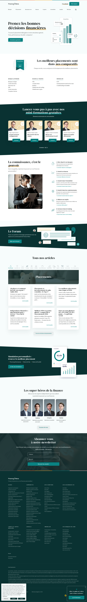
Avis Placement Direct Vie (68, 498)
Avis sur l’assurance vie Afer (69, 508)
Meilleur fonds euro (30, 494)
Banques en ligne (12, 81)
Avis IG (46, 503)
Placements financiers (13, 508)
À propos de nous (43, 427)
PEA (33, 81)
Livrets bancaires (12, 89)
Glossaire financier (12, 556)
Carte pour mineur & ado (13, 541)
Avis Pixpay (65, 538)
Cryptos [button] (44, 9)
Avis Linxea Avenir (66, 493)
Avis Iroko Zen (48, 541)
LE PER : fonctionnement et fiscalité (16, 493)
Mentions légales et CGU (37, 591)
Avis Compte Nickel (67, 536)
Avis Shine (65, 539)
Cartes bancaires (12, 83)
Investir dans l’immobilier (50, 529)
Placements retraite (12, 513)
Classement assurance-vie (32, 493)
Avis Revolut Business (67, 543)
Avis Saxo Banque (48, 499)
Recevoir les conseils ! (43, 464)
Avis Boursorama (66, 534)
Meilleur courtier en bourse (32, 489)
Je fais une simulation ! (16, 366)
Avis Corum (47, 543)
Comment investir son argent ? (33, 529)
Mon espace (74, 4)
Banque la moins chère (13, 533)
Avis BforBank (66, 531)
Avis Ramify (65, 501)
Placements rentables (13, 509)
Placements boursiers (13, 511)
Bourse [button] (37, 9)
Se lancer (16, 140)
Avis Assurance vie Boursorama (69, 503)
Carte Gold (10, 536)
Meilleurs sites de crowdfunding (33, 499)
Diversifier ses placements (14, 501)
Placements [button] (18, 9)
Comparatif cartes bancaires (14, 534)
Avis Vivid (65, 546)
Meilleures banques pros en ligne (33, 513)
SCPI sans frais (48, 539)
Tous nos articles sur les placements (43, 333)
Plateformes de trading (38, 87)
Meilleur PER (29, 496)
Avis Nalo (65, 488)
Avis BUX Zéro (48, 498)
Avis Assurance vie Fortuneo (69, 504)
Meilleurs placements (31, 501)
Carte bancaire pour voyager (14, 546)
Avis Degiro (47, 491)
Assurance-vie (11, 85)
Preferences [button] (5, 596)
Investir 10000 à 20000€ (31, 536)
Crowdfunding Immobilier (63, 85)
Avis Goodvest (66, 499)
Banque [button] (10, 9)
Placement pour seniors (13, 514)
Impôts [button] (61, 9)
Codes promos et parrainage (14, 506)
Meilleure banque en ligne (32, 488)
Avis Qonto (65, 541)
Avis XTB (46, 489)
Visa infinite (10, 539)
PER (9, 87)
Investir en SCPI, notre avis (50, 534)
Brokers (34, 85)
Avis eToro (47, 488)
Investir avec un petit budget (32, 531)
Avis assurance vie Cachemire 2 (69, 509)
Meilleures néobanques (31, 516)
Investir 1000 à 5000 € (31, 534)
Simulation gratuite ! (15, 40)
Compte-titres (36, 83)
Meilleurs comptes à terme (32, 511)
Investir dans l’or (12, 504)
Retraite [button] (69, 9)
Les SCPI (46, 531)
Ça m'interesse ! (76, 597)
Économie (10, 558)
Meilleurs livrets (30, 514)
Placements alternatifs (13, 516)
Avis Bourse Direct (48, 496)
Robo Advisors (29, 518)
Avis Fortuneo (66, 529)
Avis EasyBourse (48, 511)
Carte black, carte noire (13, 538)
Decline (13, 598)
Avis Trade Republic (49, 494)
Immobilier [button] (52, 9)
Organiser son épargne (13, 488)
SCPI (58, 81)
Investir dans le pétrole (13, 503)
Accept (21, 598)
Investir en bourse (12, 489)
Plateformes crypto (37, 89)
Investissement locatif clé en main (65, 83)
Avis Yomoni (65, 489)
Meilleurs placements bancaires (33, 503)
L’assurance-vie (11, 491)
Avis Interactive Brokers (50, 501)
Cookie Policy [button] (19, 593)
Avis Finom (65, 545)
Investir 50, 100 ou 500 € (31, 533)
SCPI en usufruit (48, 536)
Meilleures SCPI (29, 506)
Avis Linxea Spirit (66, 491)
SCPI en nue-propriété (49, 538)
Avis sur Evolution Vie (67, 506)
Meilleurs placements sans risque (33, 504)
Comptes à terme (12, 91)
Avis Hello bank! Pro (67, 548)
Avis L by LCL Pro (66, 550)
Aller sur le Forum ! (15, 241)
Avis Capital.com (48, 493)
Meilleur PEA (29, 491)
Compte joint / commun (13, 531)
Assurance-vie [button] (28, 9)
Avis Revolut (65, 533)
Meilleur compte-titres (31, 498)
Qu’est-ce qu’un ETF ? (13, 494)
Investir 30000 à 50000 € (31, 538)
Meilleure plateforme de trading (33, 523)
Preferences (6, 598)
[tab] (11, 267)
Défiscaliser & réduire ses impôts (15, 499)
